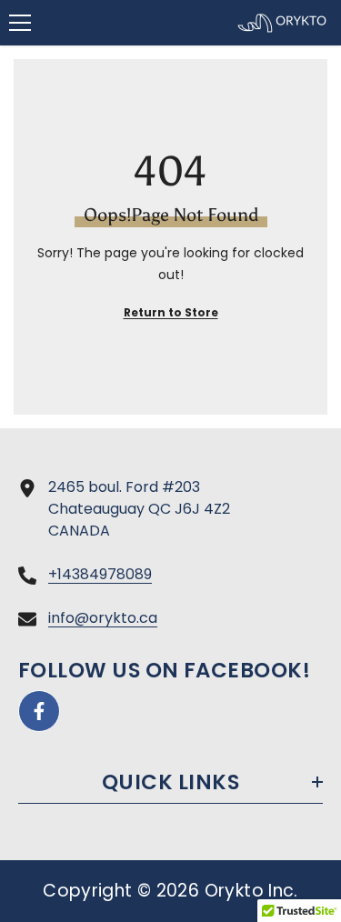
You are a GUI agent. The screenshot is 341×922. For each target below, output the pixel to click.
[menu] (20, 23)
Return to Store (171, 312)
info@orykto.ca (102, 617)
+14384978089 (100, 574)
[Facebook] (39, 711)
